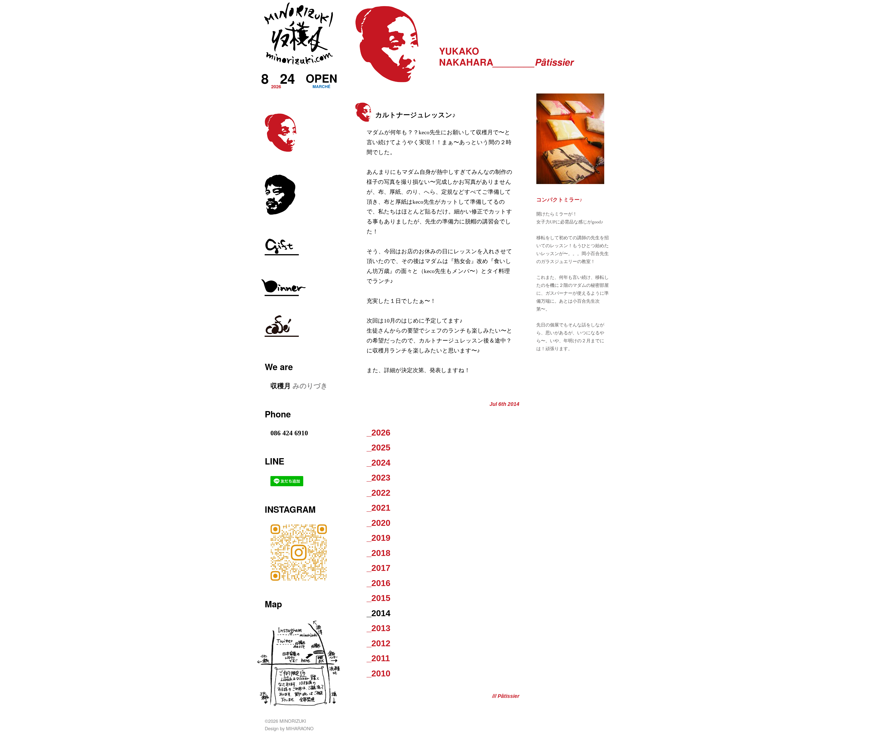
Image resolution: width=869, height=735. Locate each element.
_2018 (378, 553)
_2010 (378, 673)
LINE (274, 461)
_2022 (378, 493)
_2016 (378, 583)
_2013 (378, 628)
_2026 (378, 432)
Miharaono (300, 728)
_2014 (378, 613)
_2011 (378, 658)
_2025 (378, 447)
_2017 (378, 568)
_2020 (378, 523)
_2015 (378, 598)
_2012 (378, 643)
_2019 (378, 538)
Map (273, 604)
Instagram (290, 509)
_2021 (378, 507)
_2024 (378, 462)
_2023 (378, 477)
